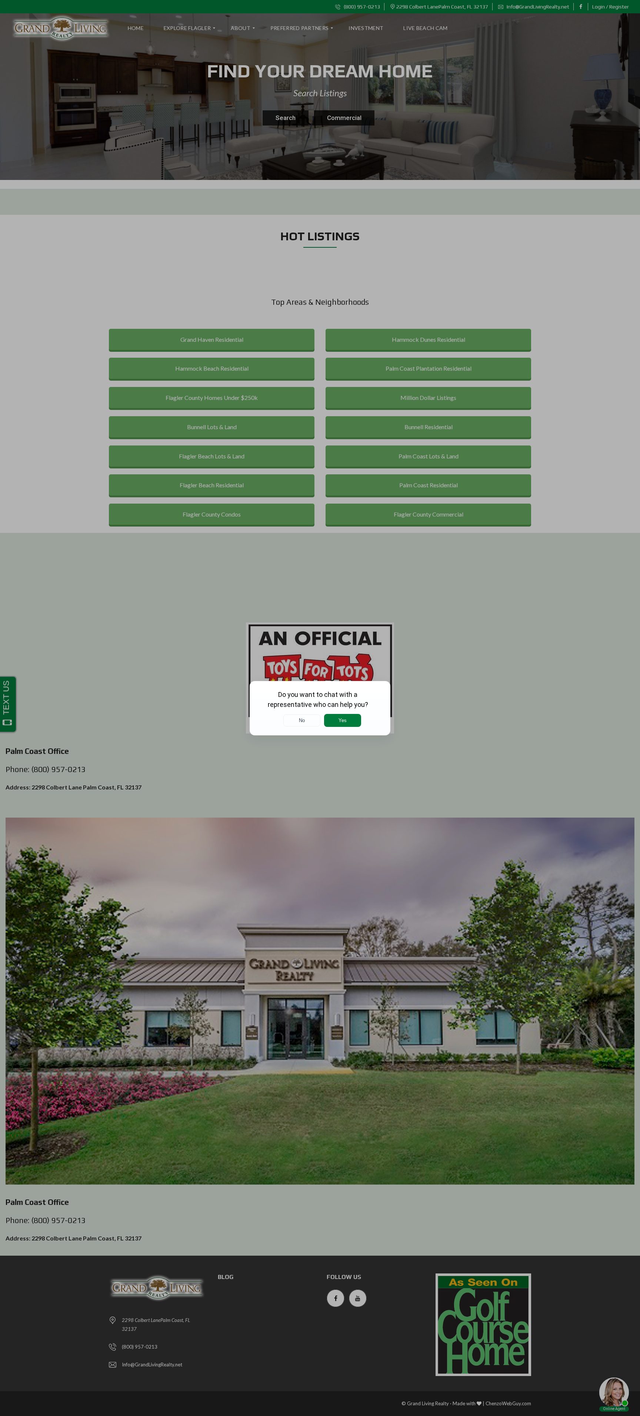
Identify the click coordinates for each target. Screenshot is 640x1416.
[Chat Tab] (320, 708)
